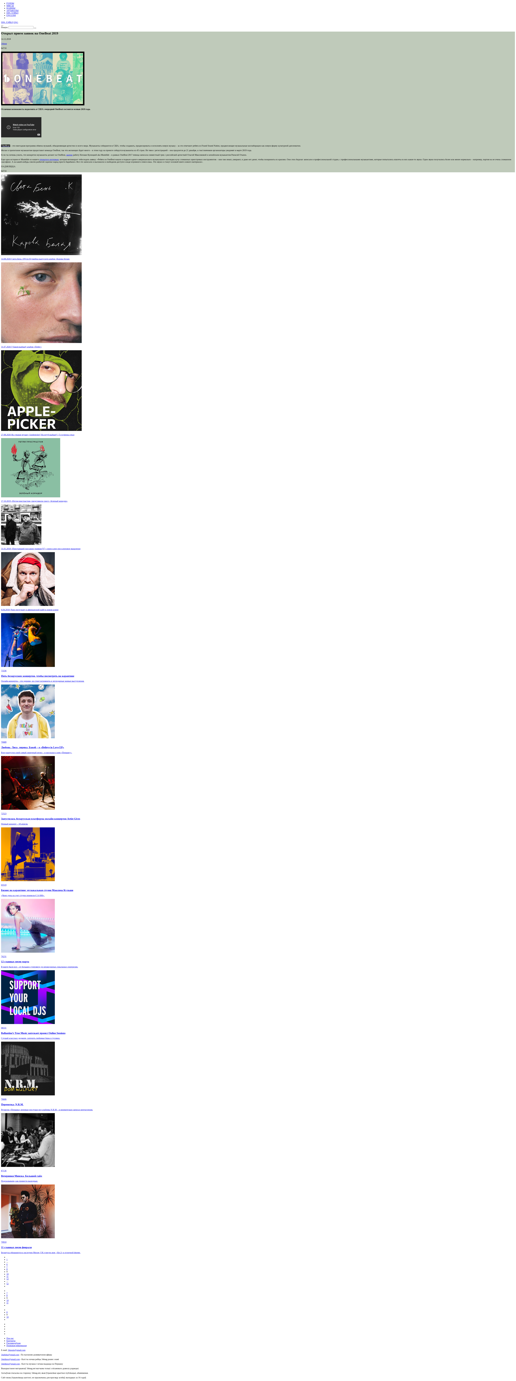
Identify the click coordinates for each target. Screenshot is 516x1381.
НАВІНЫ (10, 8)
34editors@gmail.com (10, 1359)
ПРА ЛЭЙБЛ (12, 13)
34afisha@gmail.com (10, 1355)
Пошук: (4, 27)
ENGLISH (11, 15)
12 (7, 1279)
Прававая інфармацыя (16, 1345)
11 (7, 1276)
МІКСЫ (10, 6)
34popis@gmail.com (16, 1350)
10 (7, 1274)
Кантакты (10, 1341)
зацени (69, 155)
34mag (4, 43)
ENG (16, 22)
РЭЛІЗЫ (10, 3)
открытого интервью (49, 159)
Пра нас (10, 1338)
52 (7, 1284)
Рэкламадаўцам (13, 1343)
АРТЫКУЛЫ (12, 10)
